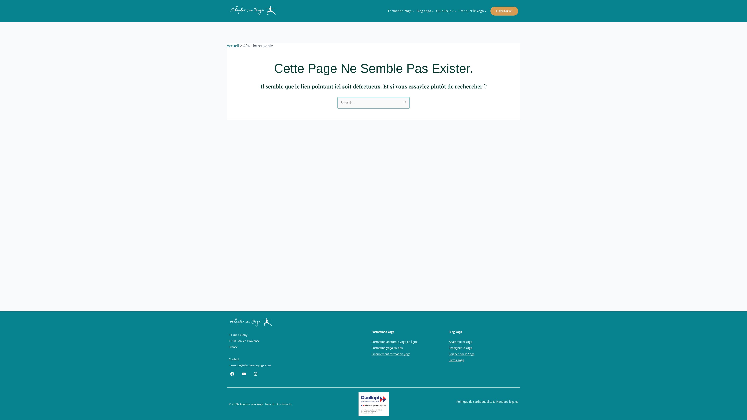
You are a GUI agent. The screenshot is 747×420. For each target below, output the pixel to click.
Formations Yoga (383, 332)
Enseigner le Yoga (460, 348)
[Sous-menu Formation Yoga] (413, 11)
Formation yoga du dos (387, 348)
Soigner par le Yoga (461, 354)
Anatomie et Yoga (460, 342)
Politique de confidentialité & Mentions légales (487, 401)
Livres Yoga (456, 360)
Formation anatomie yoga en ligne (394, 342)
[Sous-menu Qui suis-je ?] (455, 11)
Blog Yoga (455, 332)
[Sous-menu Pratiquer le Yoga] (486, 11)
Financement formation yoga (391, 354)
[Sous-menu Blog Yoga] (433, 11)
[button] (504, 11)
